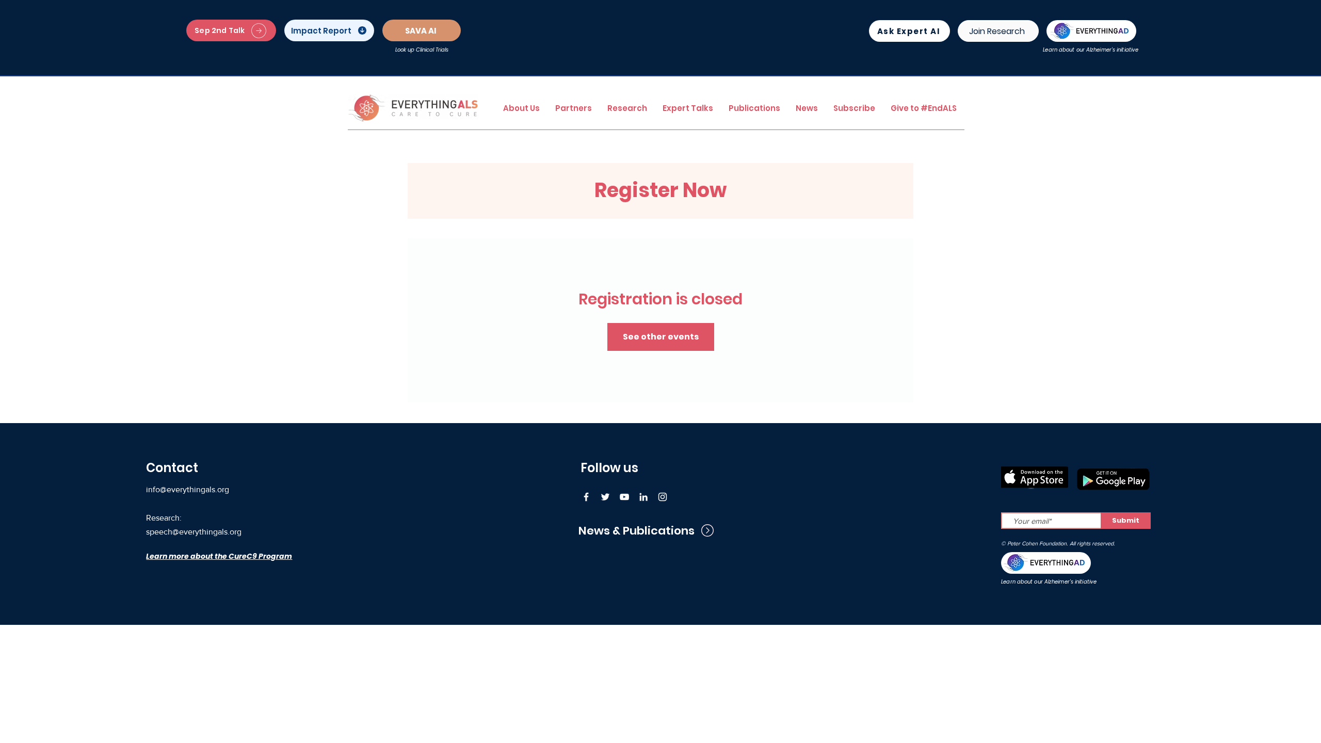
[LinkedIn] (643, 497)
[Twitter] (605, 497)
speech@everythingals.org (193, 531)
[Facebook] (586, 497)
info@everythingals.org (187, 489)
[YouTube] (624, 497)
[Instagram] (662, 497)
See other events (661, 337)
